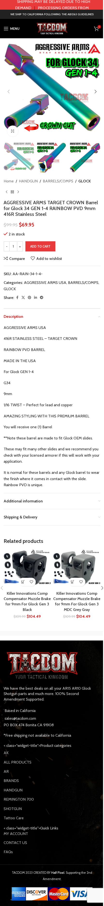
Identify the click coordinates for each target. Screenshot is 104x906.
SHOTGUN (13, 808)
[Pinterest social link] (29, 297)
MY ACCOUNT (16, 833)
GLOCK (84, 181)
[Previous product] (6, 192)
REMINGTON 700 (19, 799)
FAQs (8, 852)
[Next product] (18, 192)
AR (6, 771)
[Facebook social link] (17, 297)
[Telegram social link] (41, 297)
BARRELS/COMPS (58, 181)
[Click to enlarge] (12, 130)
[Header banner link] (52, 5)
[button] (8, 91)
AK (6, 752)
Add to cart (40, 246)
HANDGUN (28, 181)
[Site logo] (52, 28)
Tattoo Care (14, 818)
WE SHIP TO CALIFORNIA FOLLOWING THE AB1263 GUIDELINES (52, 14)
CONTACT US (15, 842)
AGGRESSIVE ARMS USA (45, 282)
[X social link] (23, 297)
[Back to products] (12, 192)
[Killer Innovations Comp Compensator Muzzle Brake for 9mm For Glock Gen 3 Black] (27, 569)
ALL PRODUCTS (17, 762)
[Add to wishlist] (31, 582)
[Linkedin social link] (35, 297)
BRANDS (11, 780)
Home (9, 181)
